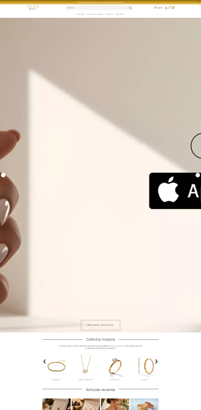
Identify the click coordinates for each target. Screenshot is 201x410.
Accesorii (120, 14)
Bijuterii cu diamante (86, 380)
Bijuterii (80, 14)
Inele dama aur (115, 380)
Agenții (159, 8)
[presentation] (44, 360)
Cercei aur (144, 380)
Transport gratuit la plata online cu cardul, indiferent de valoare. (100, 2)
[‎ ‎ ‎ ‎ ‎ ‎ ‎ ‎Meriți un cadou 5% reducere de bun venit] (100, 175)
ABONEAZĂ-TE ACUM (180, 182)
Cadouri (109, 14)
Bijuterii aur (56, 380)
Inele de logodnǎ (95, 14)
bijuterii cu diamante (117, 346)
